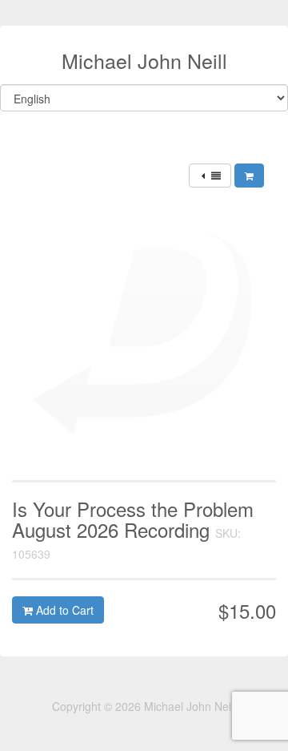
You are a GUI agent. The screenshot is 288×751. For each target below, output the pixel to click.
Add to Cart (63, 610)
